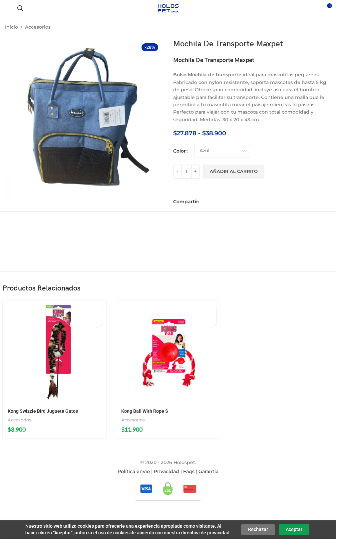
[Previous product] (311, 28)
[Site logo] (168, 8)
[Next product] (327, 28)
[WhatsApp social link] (223, 201)
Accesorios (38, 27)
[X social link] (214, 201)
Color (179, 151)
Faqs (188, 471)
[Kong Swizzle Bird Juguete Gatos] (54, 352)
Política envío (134, 471)
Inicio (11, 27)
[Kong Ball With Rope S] (168, 352)
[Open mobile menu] (8, 8)
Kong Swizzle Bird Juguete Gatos (43, 411)
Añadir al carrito (234, 171)
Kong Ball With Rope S (144, 411)
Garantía (208, 471)
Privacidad (166, 471)
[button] (97, 309)
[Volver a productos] (319, 28)
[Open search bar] (20, 8)
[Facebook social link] (204, 201)
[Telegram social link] (232, 201)
